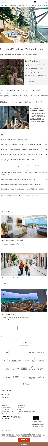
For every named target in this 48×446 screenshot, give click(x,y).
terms (3, 435)
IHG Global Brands (21, 405)
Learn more (35, 424)
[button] (46, 2)
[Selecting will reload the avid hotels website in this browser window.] (7, 377)
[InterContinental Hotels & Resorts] (4, 2)
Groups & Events (31, 5)
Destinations (5, 5)
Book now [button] (4, 247)
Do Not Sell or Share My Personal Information (26, 411)
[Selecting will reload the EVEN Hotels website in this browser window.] (15, 368)
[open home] (2, 336)
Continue (24, 439)
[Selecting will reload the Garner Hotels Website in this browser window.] (40, 368)
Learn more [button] (5, 319)
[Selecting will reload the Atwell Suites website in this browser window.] (15, 377)
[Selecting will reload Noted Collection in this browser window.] (14, 360)
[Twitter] (5, 394)
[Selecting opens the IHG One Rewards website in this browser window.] (24, 384)
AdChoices (4, 413)
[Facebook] (2, 394)
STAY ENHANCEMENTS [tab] (17, 101)
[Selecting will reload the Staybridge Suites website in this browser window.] (24, 377)
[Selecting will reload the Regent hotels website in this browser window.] (15, 352)
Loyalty (45, 5)
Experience (13, 5)
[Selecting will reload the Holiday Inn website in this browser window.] (32, 368)
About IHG (19, 409)
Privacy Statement (7, 436)
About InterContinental (6, 401)
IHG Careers (19, 413)
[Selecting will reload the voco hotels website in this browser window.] (20, 360)
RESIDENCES (21, 5)
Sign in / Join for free (40, 1)
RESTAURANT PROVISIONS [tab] (28, 101)
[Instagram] (8, 394)
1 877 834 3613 (16, 417)
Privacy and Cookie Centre (7, 411)
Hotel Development (6, 407)
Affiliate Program (5, 409)
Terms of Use (4, 405)
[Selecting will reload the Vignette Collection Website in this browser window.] (32, 352)
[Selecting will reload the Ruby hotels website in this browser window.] (27, 360)
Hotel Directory (20, 407)
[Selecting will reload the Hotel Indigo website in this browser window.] (7, 360)
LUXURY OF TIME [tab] (39, 101)
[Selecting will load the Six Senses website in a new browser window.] (7, 352)
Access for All (20, 401)
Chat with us (4, 403)
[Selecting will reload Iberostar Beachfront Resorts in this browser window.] (41, 360)
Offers (39, 5)
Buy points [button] (4, 283)
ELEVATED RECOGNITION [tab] (4, 101)
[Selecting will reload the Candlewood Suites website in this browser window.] (40, 377)
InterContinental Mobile (22, 403)
